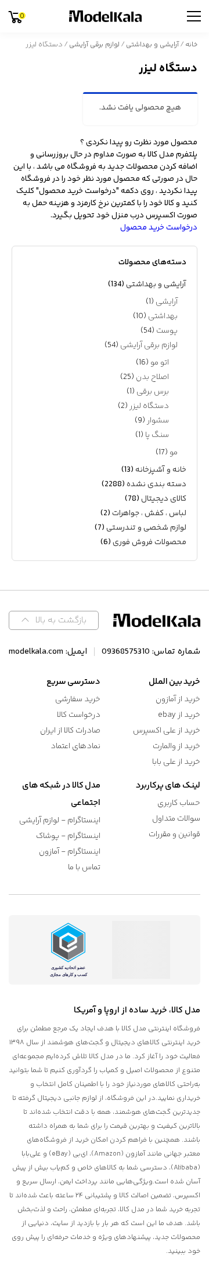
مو (174, 452)
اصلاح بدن (152, 377)
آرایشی (167, 302)
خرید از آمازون (178, 699)
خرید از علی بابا (176, 762)
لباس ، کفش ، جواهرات (149, 513)
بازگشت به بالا (61, 620)
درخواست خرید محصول (158, 227)
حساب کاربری (178, 803)
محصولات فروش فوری (149, 542)
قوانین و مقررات (174, 834)
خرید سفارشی (77, 699)
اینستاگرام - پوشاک (68, 836)
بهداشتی (163, 316)
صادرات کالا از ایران (70, 730)
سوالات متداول (176, 818)
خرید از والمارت (176, 746)
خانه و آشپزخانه (160, 470)
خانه (191, 44)
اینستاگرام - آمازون (69, 852)
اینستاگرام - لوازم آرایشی (59, 820)
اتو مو (159, 362)
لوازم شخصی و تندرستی (146, 528)
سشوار (158, 420)
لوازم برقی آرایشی (94, 44)
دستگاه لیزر (149, 406)
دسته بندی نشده (156, 484)
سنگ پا (157, 435)
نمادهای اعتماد (75, 746)
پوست (167, 331)
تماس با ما (84, 867)
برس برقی (152, 391)
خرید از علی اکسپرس (166, 730)
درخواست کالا (78, 715)
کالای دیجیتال (163, 499)
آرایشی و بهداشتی (152, 44)
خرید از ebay (179, 715)
